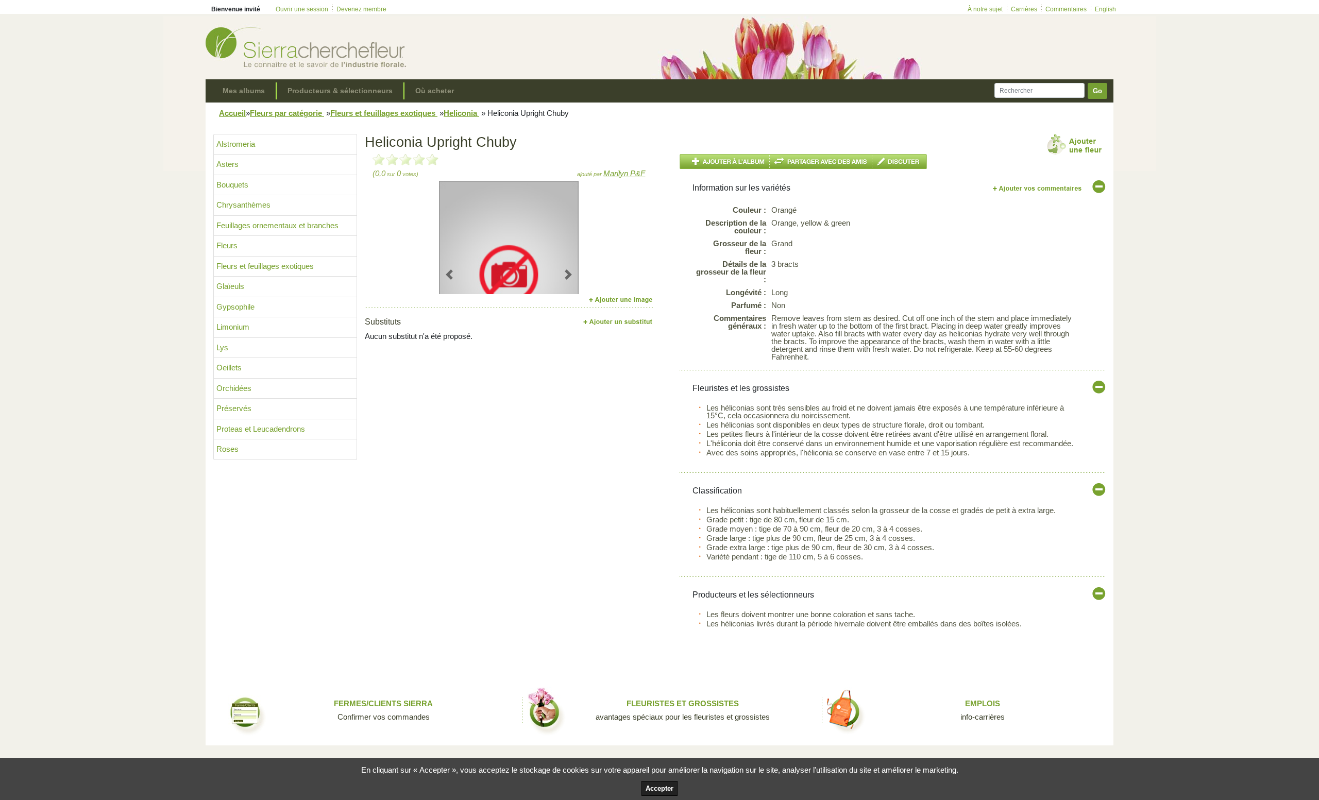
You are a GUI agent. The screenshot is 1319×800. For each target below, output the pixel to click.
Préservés (233, 408)
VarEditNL (1038, 188)
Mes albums (244, 91)
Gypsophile (235, 306)
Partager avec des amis (821, 161)
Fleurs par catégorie (287, 113)
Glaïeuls (230, 286)
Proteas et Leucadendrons (260, 428)
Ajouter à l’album (725, 161)
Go (1097, 91)
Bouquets (232, 184)
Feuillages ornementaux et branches (277, 225)
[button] (449, 274)
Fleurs (227, 245)
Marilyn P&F (624, 173)
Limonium (232, 326)
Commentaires (1066, 9)
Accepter (659, 788)
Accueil (232, 113)
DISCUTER (899, 161)
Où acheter (434, 91)
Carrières (1024, 9)
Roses (227, 449)
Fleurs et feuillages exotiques (383, 113)
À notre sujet (985, 9)
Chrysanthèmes (243, 204)
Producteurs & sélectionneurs (340, 91)
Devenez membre (361, 9)
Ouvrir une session (302, 9)
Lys (222, 347)
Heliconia (461, 113)
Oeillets (229, 367)
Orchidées (233, 388)
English (1105, 9)
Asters (227, 164)
